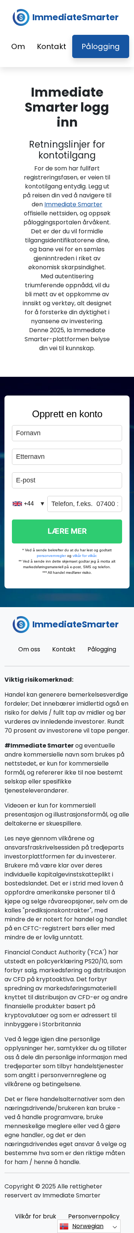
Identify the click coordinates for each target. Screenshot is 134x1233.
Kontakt (51, 46)
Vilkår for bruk (35, 1216)
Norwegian (87, 1226)
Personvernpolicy (93, 1216)
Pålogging (101, 46)
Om (18, 46)
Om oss (29, 649)
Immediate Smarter (73, 204)
